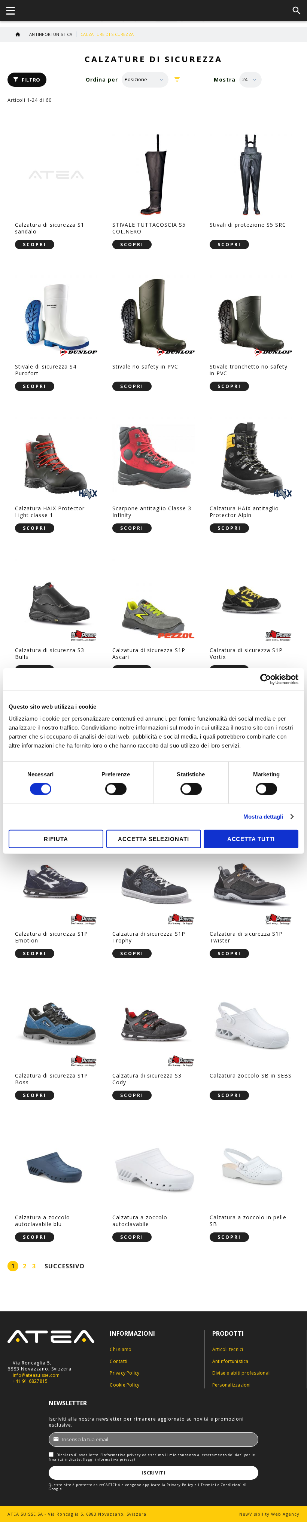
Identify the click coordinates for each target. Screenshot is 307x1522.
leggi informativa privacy (109, 1459)
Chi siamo (120, 1350)
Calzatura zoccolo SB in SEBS (251, 1075)
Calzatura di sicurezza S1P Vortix (246, 653)
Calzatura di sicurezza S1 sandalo (49, 228)
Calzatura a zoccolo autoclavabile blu (42, 1221)
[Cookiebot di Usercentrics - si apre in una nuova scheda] (265, 679)
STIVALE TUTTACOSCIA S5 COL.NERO (149, 228)
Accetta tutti (251, 838)
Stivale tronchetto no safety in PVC (249, 370)
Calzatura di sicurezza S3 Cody (147, 1079)
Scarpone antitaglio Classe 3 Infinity (151, 512)
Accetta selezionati (153, 838)
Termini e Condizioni (221, 1484)
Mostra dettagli (263, 816)
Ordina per (102, 79)
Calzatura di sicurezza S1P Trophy (148, 937)
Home (18, 34)
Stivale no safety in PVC (145, 366)
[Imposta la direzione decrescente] (177, 80)
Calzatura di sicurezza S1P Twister (246, 937)
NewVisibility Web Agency (269, 1514)
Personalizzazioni (231, 1385)
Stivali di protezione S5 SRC (248, 224)
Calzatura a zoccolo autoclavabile (139, 1221)
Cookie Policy (124, 1385)
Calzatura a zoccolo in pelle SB (248, 1221)
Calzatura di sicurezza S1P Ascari (148, 653)
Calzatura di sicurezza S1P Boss (51, 1079)
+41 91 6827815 (30, 1381)
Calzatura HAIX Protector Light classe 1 (50, 512)
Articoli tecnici (227, 1350)
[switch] (116, 790)
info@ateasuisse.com (36, 1375)
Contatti (118, 1361)
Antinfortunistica (50, 34)
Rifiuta (56, 838)
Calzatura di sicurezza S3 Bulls (49, 653)
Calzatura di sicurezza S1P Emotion (51, 937)
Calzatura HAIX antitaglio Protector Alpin (244, 512)
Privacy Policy (124, 1373)
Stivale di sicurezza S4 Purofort (45, 370)
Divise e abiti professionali (241, 1373)
